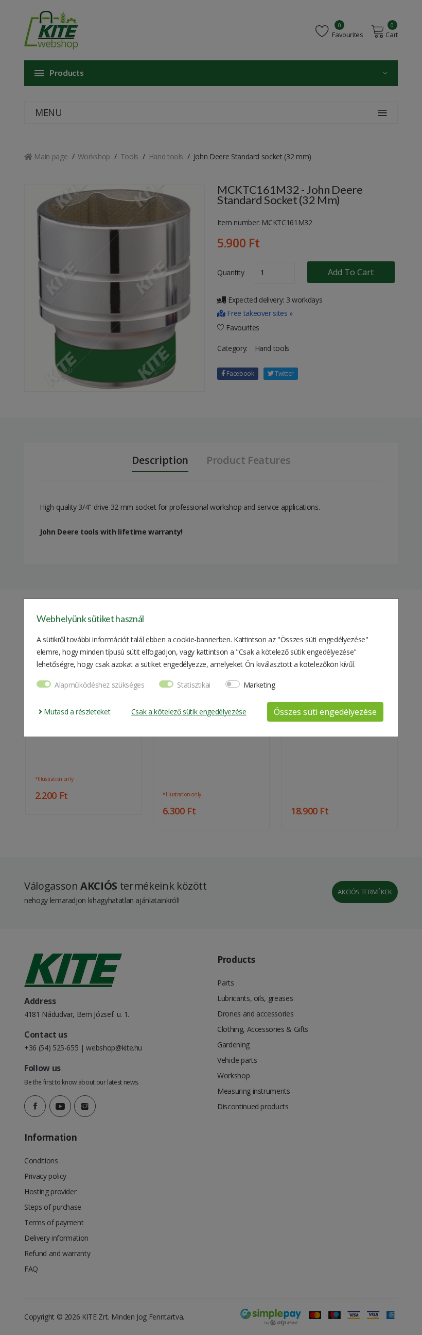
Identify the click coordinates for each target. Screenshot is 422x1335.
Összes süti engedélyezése (325, 711)
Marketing (259, 685)
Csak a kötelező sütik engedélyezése (189, 711)
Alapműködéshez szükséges (100, 685)
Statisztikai (193, 685)
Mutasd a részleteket (76, 711)
